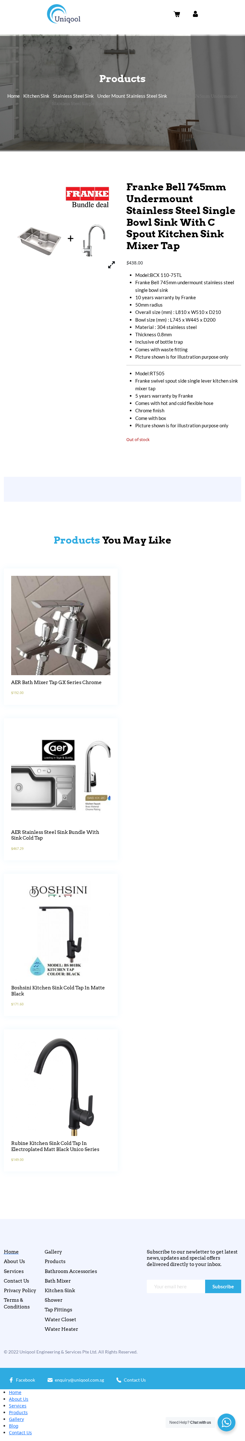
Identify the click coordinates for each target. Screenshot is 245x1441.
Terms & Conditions (17, 1303)
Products (55, 1261)
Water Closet (60, 1319)
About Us (14, 1261)
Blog (14, 1426)
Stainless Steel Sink (73, 96)
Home (13, 96)
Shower (54, 1300)
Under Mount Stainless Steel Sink (132, 96)
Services (14, 1271)
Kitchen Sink (36, 96)
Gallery (53, 1252)
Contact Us (16, 1281)
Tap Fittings (58, 1310)
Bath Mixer (58, 1281)
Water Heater (61, 1329)
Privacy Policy (20, 1290)
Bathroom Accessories (71, 1271)
